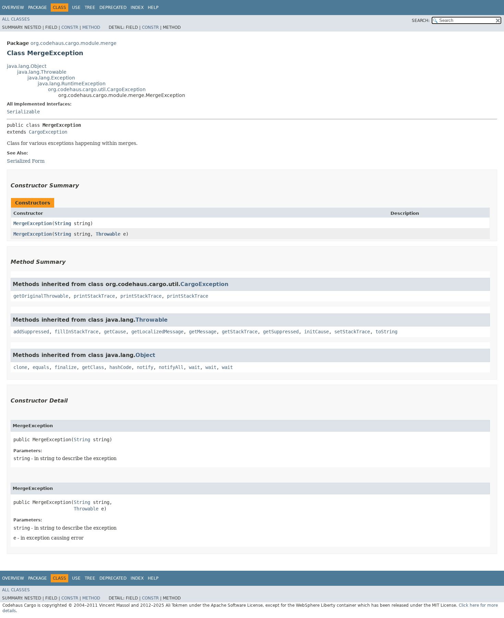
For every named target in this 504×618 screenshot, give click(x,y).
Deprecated (113, 7)
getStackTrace (239, 331)
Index (137, 7)
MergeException (32, 223)
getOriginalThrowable (40, 296)
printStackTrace (94, 296)
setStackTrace (352, 331)
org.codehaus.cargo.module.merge (74, 43)
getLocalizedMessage (157, 331)
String (63, 223)
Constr (69, 27)
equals (41, 367)
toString (386, 331)
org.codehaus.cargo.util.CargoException (97, 89)
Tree (90, 7)
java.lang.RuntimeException (72, 83)
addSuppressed (31, 331)
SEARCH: (421, 20)
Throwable (108, 234)
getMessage (202, 331)
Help (153, 7)
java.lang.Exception (51, 78)
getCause (115, 331)
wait (194, 367)
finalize (65, 367)
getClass (93, 367)
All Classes (16, 19)
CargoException (48, 132)
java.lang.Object (26, 66)
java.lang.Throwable (42, 72)
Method (91, 27)
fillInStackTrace (76, 331)
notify (145, 367)
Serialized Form (26, 161)
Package (37, 7)
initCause (316, 331)
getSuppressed (281, 331)
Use (76, 7)
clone (20, 367)
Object (145, 355)
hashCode (120, 367)
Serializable (23, 111)
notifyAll (171, 367)
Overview (13, 7)
